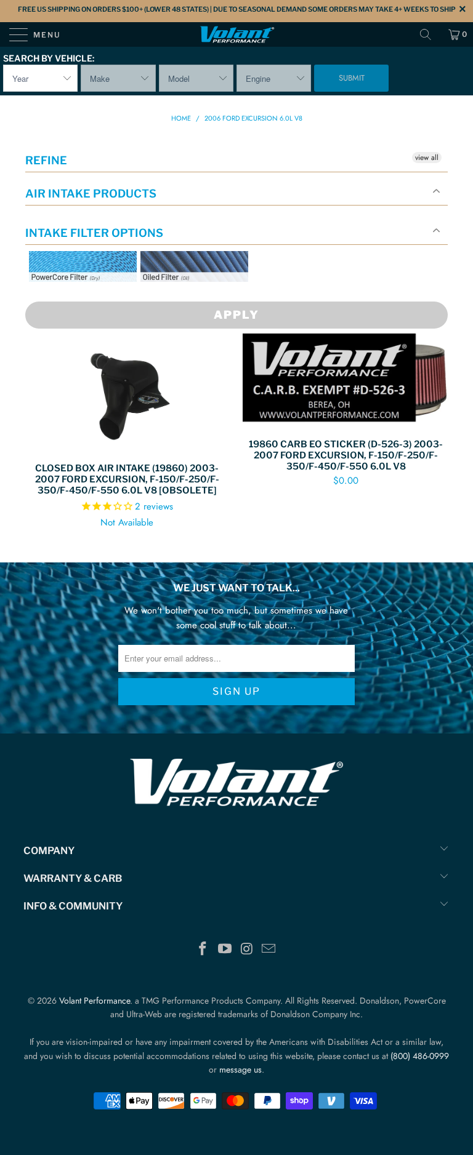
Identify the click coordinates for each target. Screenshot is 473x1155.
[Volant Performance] (236, 34)
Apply (236, 314)
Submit (352, 78)
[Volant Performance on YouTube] (225, 949)
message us (240, 1069)
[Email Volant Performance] (269, 949)
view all (427, 157)
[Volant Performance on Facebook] (203, 949)
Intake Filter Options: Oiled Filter (202, 296)
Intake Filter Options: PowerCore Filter (79, 296)
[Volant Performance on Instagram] (247, 949)
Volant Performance (94, 1000)
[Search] (430, 34)
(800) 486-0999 (419, 1056)
